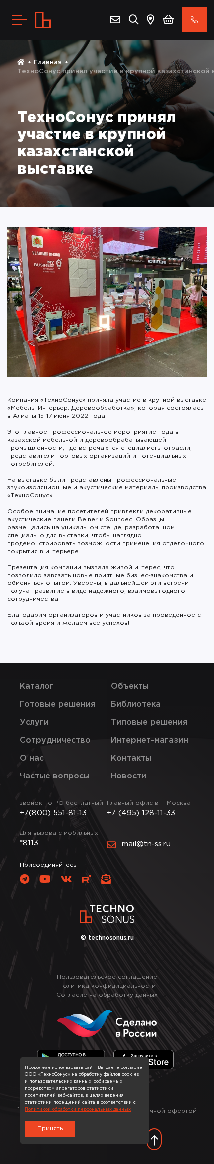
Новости (128, 776)
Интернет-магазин (149, 740)
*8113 (29, 843)
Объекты (130, 686)
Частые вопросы (55, 776)
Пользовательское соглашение (107, 977)
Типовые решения (149, 722)
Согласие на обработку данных (107, 995)
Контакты (131, 758)
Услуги (34, 722)
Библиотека (136, 704)
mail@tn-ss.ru (146, 844)
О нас (32, 758)
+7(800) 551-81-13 (53, 813)
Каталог (37, 686)
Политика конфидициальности (107, 986)
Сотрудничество (55, 740)
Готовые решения (58, 704)
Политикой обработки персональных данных (78, 1109)
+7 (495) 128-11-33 (141, 813)
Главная (48, 62)
